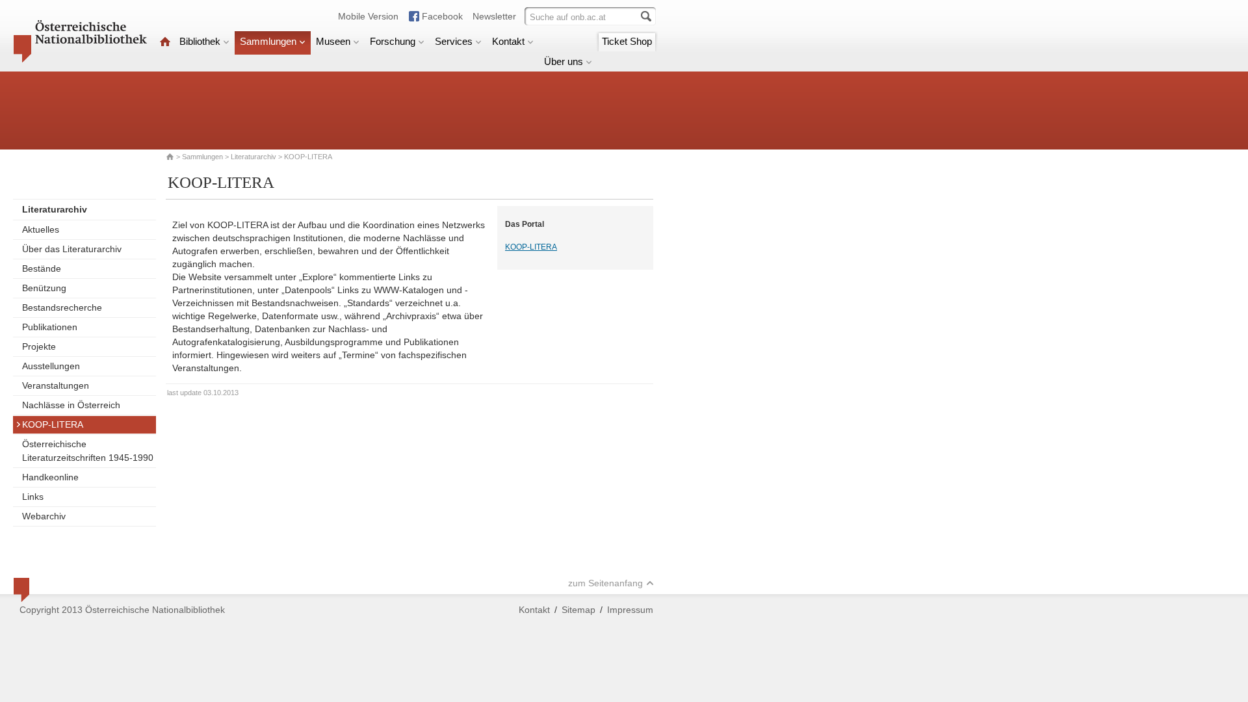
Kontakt (508, 41)
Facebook (442, 16)
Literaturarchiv (254, 157)
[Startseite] (165, 41)
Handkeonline (50, 477)
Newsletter (494, 16)
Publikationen (49, 327)
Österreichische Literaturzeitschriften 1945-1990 (87, 451)
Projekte (39, 346)
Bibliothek (199, 41)
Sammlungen (268, 41)
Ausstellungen (51, 366)
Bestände (41, 268)
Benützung (44, 288)
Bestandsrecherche (62, 307)
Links (33, 496)
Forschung (392, 41)
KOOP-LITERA (52, 424)
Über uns (563, 61)
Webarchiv (44, 516)
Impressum (630, 609)
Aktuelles (40, 229)
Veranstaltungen (55, 385)
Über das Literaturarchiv (72, 249)
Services (454, 41)
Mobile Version (368, 16)
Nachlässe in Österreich (71, 405)
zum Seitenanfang (605, 583)
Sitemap (578, 609)
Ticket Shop (627, 41)
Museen (333, 41)
